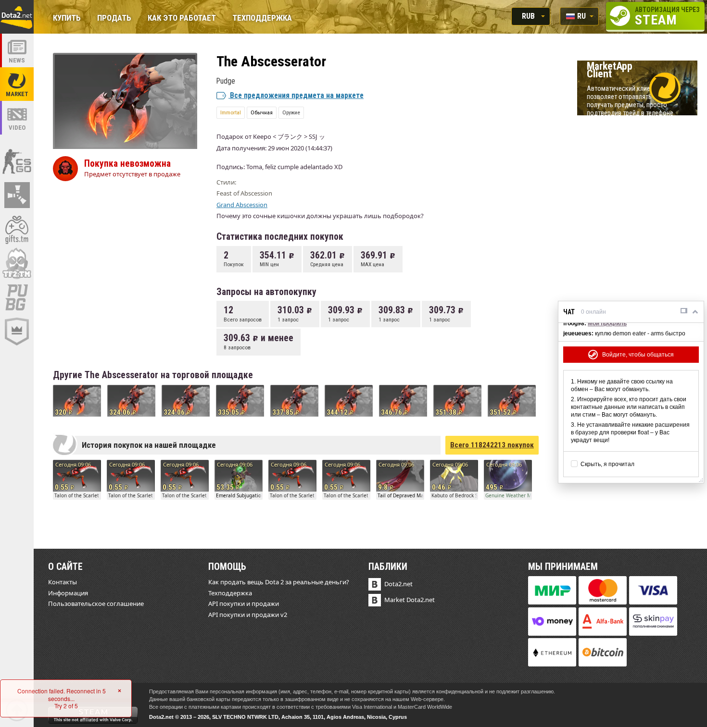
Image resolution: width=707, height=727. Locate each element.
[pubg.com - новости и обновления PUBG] (17, 297)
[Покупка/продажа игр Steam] (17, 229)
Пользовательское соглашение (96, 603)
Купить (67, 18)
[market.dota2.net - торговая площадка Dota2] (17, 84)
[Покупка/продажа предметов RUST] (17, 195)
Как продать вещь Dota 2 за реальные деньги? (278, 582)
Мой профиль (607, 323)
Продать (114, 18)
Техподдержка (262, 18)
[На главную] (17, 17)
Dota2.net (398, 583)
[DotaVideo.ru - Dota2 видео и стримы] (17, 118)
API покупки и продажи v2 (247, 614)
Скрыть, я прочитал (607, 464)
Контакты (62, 582)
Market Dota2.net (409, 599)
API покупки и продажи (243, 603)
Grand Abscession (241, 204)
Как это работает (182, 18)
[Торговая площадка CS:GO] (17, 161)
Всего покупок (492, 445)
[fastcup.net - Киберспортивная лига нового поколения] (17, 331)
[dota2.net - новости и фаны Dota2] (17, 50)
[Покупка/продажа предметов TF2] (17, 263)
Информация (68, 593)
